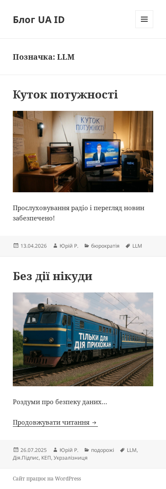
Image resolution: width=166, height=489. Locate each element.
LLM (137, 245)
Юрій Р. (69, 245)
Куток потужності (65, 94)
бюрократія (105, 245)
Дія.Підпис (26, 457)
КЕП (46, 457)
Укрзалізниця (71, 457)
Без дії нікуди (52, 276)
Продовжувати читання (55, 422)
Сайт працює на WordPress (47, 478)
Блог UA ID (39, 19)
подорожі (102, 450)
